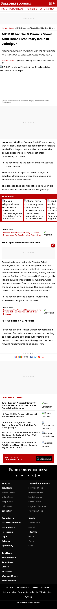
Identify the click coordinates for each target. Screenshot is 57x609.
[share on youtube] (39, 475)
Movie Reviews (35, 497)
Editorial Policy (22, 587)
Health (31, 536)
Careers (34, 587)
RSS (50, 592)
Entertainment (48, 9)
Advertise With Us (38, 592)
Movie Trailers (34, 501)
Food (30, 545)
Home (4, 9)
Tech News (7, 562)
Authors (28, 597)
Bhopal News (7, 501)
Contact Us (23, 592)
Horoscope (7, 532)
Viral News (7, 571)
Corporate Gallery (11, 522)
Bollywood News (35, 488)
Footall (31, 527)
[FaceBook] (31, 357)
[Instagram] (39, 357)
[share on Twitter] (22, 475)
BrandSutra (8, 518)
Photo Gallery (9, 557)
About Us (9, 587)
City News (7, 488)
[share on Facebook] (17, 475)
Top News (7, 553)
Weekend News (9, 576)
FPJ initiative (8, 527)
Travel (31, 541)
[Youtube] (43, 357)
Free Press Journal (16, 3)
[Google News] (21, 357)
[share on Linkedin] (28, 475)
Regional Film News (37, 506)
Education (7, 511)
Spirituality (7, 545)
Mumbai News (16, 9)
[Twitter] (35, 357)
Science (6, 541)
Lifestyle (32, 532)
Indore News (7, 497)
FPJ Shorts (31, 9)
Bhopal (11, 28)
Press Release (9, 580)
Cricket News (34, 522)
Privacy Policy (9, 592)
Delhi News (7, 506)
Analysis (6, 483)
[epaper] (50, 3)
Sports (31, 518)
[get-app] (54, 3)
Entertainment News (39, 483)
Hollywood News (35, 492)
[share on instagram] (33, 475)
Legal (4, 536)
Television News (35, 511)
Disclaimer (45, 587)
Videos (5, 566)
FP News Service (8, 60)
